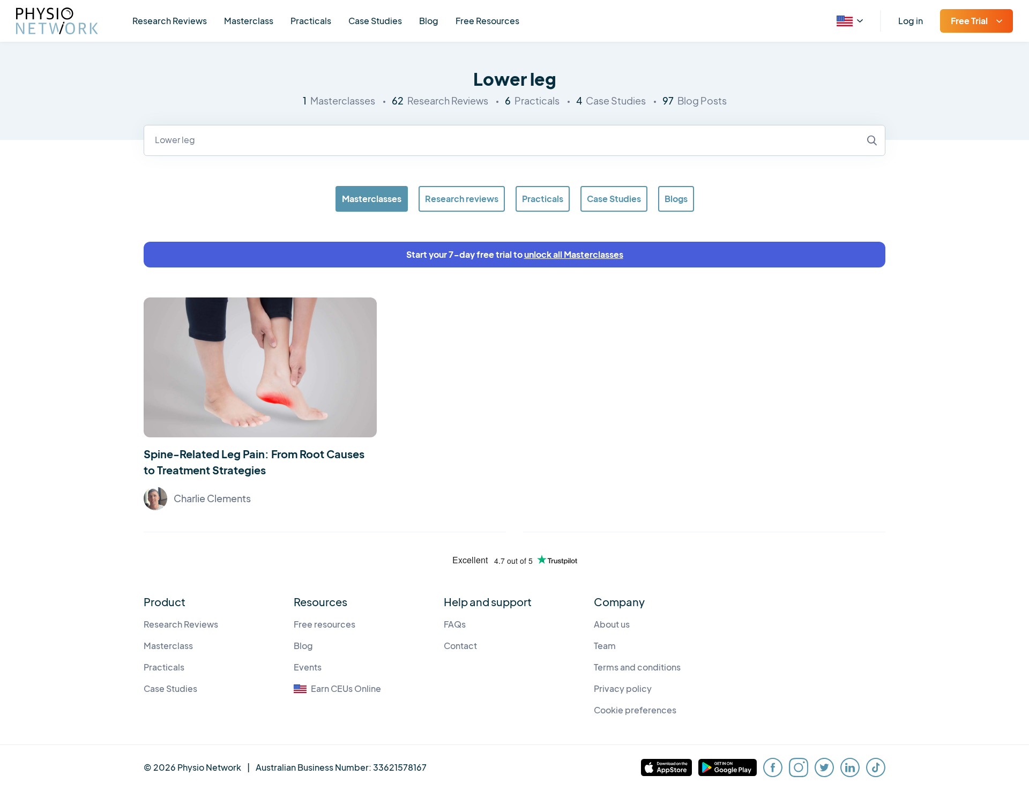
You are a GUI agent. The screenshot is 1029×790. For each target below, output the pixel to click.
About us (612, 624)
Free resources (324, 624)
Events (308, 667)
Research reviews (461, 198)
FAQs (455, 624)
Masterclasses (371, 198)
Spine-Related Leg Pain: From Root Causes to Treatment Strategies (254, 461)
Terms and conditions (637, 667)
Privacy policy (623, 688)
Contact (460, 645)
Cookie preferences (635, 710)
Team (605, 645)
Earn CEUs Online (346, 688)
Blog (428, 20)
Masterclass (248, 20)
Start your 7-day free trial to (514, 254)
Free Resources (487, 20)
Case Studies (375, 20)
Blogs (676, 198)
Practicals (310, 20)
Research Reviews (169, 20)
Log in (910, 20)
